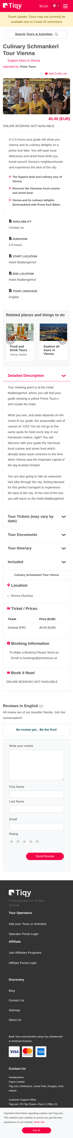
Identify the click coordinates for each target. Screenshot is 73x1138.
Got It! (36, 1130)
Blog (12, 990)
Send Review (45, 856)
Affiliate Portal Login (23, 963)
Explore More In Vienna (23, 60)
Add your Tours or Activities (28, 924)
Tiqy (12, 6)
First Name (16, 787)
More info (39, 1122)
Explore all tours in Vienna (51, 350)
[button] (36, 34)
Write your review (21, 746)
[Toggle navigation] (65, 6)
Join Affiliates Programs (25, 952)
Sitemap (14, 1010)
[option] (36, 96)
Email (13, 819)
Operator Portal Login (24, 934)
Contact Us (16, 1000)
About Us (15, 1020)
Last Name (16, 801)
